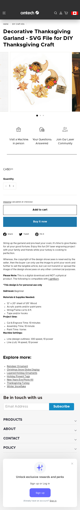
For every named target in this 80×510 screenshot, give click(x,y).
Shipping (7, 202)
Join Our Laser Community (65, 141)
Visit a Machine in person (18, 141)
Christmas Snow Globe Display (23, 370)
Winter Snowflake (16, 386)
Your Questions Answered (42, 141)
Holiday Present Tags (18, 376)
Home (5, 24)
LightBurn (53, 279)
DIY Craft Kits (18, 24)
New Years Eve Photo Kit (20, 380)
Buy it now (40, 221)
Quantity (8, 179)
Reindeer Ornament (17, 366)
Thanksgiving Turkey (18, 383)
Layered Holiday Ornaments (22, 373)
